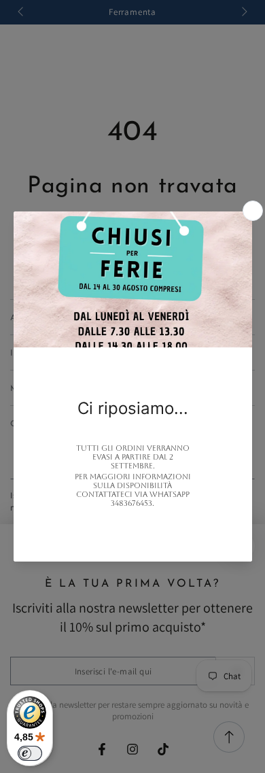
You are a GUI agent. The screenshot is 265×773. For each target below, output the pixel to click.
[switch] (30, 753)
